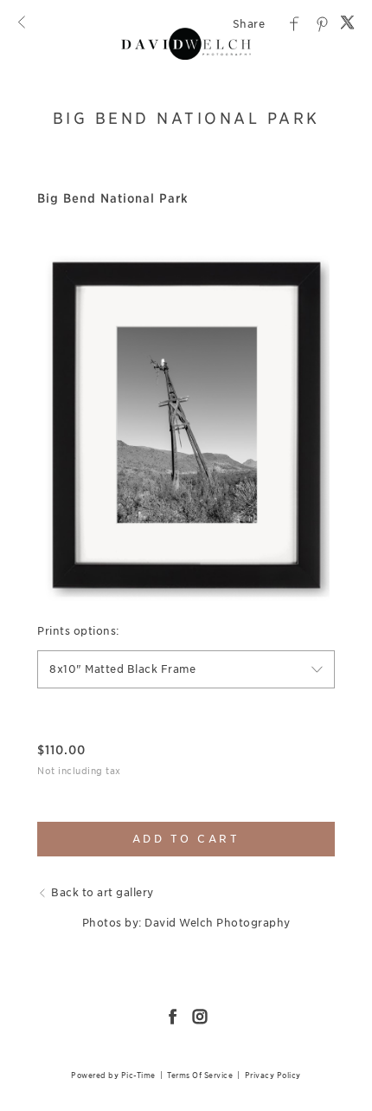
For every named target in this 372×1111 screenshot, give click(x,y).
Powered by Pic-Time (113, 1075)
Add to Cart (186, 838)
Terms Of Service (200, 1075)
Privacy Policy (273, 1075)
